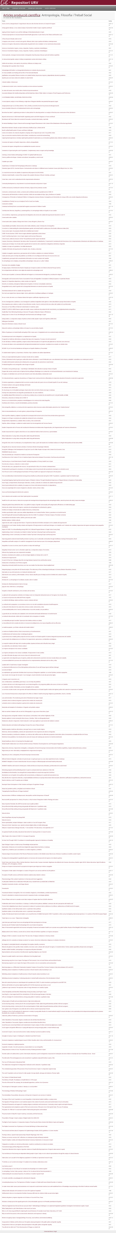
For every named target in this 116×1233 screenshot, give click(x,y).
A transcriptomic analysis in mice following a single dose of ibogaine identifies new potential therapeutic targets (30, 101)
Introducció (5, 577)
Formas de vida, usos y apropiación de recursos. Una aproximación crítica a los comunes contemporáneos (28, 466)
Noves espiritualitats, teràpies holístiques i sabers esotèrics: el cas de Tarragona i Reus (24, 822)
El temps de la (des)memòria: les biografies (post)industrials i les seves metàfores (22, 392)
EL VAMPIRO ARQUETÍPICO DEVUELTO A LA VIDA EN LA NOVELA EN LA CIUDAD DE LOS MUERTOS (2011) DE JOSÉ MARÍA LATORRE (35, 395)
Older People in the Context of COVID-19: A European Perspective (18, 836)
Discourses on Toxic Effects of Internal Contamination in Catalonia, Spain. (20, 307)
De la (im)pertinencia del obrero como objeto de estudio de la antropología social (22, 270)
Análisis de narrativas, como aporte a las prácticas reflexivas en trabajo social (21, 63)
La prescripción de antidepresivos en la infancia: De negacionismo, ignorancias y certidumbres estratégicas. (29, 639)
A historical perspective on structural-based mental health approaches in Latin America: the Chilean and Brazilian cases (32, 34)
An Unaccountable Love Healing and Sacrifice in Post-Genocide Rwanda (20, 72)
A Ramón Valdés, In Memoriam (10, 82)
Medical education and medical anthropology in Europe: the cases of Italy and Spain (23, 725)
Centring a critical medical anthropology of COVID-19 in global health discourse (22, 155)
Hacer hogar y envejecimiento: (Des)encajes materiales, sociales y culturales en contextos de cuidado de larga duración (32, 482)
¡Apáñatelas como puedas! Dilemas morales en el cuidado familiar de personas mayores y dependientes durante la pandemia (33, 75)
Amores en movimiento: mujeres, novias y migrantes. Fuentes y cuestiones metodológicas (24, 48)
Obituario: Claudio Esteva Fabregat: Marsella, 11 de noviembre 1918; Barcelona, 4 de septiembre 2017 (28, 827)
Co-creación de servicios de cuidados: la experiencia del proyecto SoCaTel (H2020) (23, 172)
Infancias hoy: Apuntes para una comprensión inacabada (16, 552)
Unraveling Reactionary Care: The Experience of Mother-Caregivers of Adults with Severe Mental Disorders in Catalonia (32, 1182)
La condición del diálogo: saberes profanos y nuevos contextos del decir (20, 600)
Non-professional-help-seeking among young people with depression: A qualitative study (24, 806)
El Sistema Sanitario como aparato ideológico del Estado (16, 385)
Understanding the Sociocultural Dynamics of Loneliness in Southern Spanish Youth (23, 1174)
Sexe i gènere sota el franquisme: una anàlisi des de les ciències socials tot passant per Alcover (26, 1009)
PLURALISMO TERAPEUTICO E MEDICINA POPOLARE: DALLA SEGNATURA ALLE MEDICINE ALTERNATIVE (28, 881)
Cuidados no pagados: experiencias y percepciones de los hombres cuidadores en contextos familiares (28, 253)
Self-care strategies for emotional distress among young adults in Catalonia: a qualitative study (26, 997)
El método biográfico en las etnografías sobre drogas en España (18, 364)
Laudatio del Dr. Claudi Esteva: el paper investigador (15, 664)
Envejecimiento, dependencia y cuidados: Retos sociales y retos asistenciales (21, 420)
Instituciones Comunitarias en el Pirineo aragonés (14, 562)
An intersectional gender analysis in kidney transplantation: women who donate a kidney (24, 59)
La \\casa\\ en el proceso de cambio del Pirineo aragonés (16, 597)
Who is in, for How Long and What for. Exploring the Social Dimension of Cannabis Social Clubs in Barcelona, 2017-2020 (32, 1211)
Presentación (5, 888)
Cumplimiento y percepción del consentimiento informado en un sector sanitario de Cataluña (25, 258)
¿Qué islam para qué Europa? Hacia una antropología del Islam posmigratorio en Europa (24, 922)
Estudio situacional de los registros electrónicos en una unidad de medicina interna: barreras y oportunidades (29, 431)
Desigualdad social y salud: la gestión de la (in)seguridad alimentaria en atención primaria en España (27, 286)
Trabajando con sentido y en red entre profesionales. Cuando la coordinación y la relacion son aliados (27, 1144)
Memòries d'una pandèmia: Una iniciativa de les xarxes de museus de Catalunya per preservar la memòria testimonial (32, 737)
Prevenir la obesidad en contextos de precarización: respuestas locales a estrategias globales (25, 895)
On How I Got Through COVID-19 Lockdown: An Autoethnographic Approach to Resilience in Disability (27, 840)
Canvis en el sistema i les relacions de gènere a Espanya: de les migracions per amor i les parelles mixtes (28, 133)
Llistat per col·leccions (18, 8)
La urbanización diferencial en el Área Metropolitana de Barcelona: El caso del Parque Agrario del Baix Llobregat (30, 667)
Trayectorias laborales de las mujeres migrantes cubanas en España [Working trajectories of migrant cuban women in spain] (33, 1149)
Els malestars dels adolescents (9, 387)
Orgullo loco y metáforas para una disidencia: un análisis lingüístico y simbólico (22, 849)
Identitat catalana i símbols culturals (11, 520)
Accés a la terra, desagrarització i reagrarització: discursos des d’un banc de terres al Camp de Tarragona (28, 23)
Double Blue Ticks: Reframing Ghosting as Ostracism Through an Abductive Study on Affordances (26, 312)
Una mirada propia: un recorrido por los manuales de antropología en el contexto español (24, 1168)
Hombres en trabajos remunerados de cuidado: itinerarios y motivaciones (20, 510)
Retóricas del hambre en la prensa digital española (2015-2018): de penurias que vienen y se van (26, 985)
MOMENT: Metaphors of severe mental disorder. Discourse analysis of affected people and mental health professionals (32, 761)
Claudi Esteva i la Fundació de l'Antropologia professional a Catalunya (19, 166)
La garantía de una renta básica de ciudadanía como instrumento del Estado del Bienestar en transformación (29, 613)
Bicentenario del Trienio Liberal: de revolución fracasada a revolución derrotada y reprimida (25, 119)
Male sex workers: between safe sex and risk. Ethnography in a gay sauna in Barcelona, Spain (25, 711)
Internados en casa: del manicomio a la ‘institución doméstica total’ (19, 572)
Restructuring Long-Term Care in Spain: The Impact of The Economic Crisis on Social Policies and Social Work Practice (31, 960)
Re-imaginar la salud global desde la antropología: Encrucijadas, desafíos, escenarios (23, 944)
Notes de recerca (6, 820)
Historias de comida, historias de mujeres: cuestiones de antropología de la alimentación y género (26, 507)
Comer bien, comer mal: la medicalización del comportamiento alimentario (21, 179)
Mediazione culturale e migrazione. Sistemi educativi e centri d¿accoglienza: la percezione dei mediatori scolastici (30, 721)
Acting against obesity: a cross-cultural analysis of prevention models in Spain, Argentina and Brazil (27, 28)
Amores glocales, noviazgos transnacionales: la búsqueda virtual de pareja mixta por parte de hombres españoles (30, 55)
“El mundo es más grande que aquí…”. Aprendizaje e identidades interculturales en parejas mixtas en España (29, 369)
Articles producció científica (21, 15)
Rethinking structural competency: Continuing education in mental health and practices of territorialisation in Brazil (31, 978)
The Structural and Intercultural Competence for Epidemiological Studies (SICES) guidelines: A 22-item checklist (30, 1130)
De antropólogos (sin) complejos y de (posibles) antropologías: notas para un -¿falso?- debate (25, 261)
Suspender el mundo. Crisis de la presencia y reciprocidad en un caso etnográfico (22, 1047)
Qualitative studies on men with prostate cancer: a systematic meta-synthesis (21, 909)
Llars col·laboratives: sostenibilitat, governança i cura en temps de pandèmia (21, 682)
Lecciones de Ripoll (7, 670)
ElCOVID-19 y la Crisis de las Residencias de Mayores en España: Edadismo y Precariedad (24, 348)
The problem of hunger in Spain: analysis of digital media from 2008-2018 (20, 1118)
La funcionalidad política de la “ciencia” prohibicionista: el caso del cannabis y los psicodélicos (25, 609)
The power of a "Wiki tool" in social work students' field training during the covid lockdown (24, 1109)
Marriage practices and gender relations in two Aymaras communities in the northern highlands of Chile (28, 715)
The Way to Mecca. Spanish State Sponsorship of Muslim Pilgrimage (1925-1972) (22, 1135)
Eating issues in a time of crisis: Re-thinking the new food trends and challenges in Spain (24, 314)
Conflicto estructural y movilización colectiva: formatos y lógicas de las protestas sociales (24, 187)
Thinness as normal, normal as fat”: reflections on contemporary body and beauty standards (25, 1137)
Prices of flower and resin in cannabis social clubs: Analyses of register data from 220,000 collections (27, 899)
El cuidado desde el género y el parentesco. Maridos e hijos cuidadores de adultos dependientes (26, 352)
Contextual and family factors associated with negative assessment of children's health (24, 206)
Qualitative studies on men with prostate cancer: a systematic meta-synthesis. (21, 911)
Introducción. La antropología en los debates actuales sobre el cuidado (20, 580)
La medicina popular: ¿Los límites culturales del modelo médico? (18, 627)
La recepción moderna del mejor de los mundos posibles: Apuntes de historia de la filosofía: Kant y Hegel (28, 643)
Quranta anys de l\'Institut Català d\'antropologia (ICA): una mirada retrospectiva (22, 925)
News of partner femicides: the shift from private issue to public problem (20, 804)
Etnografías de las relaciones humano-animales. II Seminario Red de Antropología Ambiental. (25, 447)
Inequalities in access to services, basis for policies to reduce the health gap (21, 545)
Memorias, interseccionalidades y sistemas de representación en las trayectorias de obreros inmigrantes (28, 732)
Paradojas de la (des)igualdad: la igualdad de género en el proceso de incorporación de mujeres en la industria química (32, 858)
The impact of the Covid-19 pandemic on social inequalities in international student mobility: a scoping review (29, 1099)
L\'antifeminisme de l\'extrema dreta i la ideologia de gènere (17, 634)
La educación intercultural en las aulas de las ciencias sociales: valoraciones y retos (23, 607)
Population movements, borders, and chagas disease (15, 884)
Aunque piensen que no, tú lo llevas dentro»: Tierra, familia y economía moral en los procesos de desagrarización (30, 105)
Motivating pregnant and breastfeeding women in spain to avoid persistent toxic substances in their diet (28, 770)
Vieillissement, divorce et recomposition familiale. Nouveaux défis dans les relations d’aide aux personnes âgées (30, 1193)
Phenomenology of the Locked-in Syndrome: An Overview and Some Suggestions (22, 879)
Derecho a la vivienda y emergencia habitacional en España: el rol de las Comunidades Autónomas (27, 284)
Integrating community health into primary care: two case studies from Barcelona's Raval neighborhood (28, 565)
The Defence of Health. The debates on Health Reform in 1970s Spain (19, 1080)
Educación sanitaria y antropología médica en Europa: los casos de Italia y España (22, 328)
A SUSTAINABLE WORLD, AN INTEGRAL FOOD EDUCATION (17, 97)
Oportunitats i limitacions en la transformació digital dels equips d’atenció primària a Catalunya (26, 847)
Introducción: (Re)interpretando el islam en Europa (14, 584)
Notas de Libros (6, 813)
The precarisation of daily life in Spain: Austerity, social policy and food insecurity (22, 1114)
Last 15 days (5, 8)
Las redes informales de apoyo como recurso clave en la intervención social (21, 655)
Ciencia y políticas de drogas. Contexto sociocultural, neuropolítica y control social (22, 157)
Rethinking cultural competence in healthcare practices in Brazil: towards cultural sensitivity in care (27, 970)
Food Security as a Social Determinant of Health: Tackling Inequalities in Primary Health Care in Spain (27, 461)
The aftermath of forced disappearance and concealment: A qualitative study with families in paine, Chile (28, 1058)
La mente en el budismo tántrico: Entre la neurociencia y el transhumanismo (21, 631)
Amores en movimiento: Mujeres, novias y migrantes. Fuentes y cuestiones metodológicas (24, 51)
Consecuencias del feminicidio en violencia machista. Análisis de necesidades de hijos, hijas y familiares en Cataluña (31, 194)
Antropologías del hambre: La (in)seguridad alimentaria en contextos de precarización (23, 70)
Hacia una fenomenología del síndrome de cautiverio (15, 492)
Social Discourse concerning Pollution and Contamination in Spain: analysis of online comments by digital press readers (32, 1025)
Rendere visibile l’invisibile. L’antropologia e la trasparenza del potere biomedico (22, 949)
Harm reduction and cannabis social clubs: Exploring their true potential (20, 496)
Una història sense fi (7, 1166)
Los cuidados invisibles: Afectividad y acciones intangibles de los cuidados (20, 687)
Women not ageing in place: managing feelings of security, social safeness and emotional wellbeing (27, 1217)
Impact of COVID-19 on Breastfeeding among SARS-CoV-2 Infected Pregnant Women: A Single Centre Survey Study (31, 529)
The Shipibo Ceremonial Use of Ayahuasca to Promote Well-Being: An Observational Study (24, 1126)
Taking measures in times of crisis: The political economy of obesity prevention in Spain (24, 1049)
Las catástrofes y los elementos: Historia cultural (14, 646)
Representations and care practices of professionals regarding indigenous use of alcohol (24, 952)
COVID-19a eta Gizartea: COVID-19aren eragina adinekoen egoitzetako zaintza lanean (23, 233)
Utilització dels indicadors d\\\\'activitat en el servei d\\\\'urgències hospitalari (21, 1190)
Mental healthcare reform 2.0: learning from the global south (17, 741)
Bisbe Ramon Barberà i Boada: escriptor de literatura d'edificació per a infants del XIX (23, 127)
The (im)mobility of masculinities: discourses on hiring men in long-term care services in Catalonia (26, 1095)
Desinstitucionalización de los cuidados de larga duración (16, 290)
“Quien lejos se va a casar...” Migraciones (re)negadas (15, 918)
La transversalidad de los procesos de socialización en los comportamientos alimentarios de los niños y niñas (29, 660)
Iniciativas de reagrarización (9, 557)
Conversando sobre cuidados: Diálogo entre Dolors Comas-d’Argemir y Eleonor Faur (23, 221)
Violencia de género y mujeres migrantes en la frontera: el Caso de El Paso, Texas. (22, 1197)
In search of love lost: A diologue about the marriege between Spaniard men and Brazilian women (26, 560)
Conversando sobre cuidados (9, 217)
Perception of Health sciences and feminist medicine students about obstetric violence (23, 875)
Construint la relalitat (7, 204)
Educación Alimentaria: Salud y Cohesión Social (14, 324)
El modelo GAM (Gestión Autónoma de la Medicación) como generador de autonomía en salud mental (27, 362)
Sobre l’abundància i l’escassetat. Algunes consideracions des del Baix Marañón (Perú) (23, 1020)
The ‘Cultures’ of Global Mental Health (11, 1077)
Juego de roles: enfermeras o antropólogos (13, 586)
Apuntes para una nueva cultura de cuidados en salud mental (17, 78)
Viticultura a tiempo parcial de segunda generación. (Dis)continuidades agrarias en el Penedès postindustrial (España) (31, 1201)
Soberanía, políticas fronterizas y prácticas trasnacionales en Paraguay (20, 1015)
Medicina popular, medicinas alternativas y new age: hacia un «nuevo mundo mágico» (23, 729)
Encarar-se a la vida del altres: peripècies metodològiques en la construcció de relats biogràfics (26, 400)
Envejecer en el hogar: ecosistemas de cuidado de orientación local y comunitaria (22, 418)
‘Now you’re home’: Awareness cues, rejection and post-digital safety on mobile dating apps (25, 825)
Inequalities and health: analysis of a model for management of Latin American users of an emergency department (31, 541)
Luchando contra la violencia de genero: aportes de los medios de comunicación (22, 700)
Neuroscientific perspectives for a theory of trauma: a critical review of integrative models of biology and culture (30, 799)
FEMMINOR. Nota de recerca (9, 452)
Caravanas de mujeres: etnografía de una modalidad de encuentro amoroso (21, 146)
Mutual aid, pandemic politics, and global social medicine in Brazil (18, 788)
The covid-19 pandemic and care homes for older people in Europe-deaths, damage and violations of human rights (31, 1073)
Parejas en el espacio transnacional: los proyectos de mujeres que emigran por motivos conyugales (27, 866)
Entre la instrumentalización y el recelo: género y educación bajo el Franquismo (22, 411)
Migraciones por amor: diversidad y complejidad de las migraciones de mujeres (22, 750)
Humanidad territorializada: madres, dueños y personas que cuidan (19, 517)
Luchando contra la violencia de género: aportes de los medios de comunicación (22, 703)
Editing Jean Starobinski (8, 321)
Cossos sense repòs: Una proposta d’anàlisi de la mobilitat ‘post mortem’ (20, 231)
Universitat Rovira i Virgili (50, 1231)
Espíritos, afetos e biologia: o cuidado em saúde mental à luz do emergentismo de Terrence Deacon (27, 423)
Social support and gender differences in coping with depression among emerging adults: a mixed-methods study (30, 1027)
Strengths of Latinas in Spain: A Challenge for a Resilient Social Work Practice (21, 1036)
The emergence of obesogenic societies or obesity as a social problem (19, 1086)
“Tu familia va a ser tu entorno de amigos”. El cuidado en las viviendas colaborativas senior (24, 1162)
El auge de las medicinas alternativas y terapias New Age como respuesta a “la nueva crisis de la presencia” (29, 339)
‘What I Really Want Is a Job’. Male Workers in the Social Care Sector (19, 1208)
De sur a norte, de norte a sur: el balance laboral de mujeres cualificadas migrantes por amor (25, 297)
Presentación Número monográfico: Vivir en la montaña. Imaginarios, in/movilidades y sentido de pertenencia (29, 892)
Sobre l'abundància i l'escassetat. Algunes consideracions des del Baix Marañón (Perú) (23, 1022)
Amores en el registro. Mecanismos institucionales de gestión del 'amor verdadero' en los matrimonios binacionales (31, 44)
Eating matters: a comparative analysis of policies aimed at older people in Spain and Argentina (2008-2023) (29, 318)
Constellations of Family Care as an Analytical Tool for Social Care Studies (20, 201)
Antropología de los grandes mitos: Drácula (13, 66)
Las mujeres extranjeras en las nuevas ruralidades (14, 648)
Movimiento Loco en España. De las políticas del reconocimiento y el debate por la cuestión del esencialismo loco (30, 775)
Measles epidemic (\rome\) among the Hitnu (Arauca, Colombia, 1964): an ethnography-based (25, 718)
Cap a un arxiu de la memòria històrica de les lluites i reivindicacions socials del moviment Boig (26, 135)
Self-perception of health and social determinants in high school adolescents (21, 1001)
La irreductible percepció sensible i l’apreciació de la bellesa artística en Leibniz (22, 620)
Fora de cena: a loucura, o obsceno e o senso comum (15, 464)
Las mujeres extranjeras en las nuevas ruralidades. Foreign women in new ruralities (23, 652)
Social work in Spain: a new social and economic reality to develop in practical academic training (26, 1032)
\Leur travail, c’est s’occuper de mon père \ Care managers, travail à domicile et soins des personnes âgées (29, 675)
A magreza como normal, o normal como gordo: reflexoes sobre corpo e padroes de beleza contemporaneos (29, 41)
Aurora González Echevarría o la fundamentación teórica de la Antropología (21, 108)
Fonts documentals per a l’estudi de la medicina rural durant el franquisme (20, 454)
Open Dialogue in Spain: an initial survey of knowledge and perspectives (20, 844)
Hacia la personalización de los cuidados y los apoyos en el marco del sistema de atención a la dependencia (29, 485)
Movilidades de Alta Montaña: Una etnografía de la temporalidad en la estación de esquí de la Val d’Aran (28, 772)
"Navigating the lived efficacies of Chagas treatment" (15, 791)
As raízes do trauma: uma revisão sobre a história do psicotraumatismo (20, 90)
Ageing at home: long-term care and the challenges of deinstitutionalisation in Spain (23, 32)
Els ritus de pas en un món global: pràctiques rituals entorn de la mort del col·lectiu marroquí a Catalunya (28, 390)
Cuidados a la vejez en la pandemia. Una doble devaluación (17, 246)
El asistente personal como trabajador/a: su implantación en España (19, 336)
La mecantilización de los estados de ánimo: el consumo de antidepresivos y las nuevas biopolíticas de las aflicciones (31, 623)
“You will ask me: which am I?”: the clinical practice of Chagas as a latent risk (21, 1227)
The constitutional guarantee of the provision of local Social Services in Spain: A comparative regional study (29, 1069)
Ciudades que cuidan (7, 161)
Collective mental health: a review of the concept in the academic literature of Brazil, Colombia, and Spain (28, 175)
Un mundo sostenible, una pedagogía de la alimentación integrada (18, 1178)
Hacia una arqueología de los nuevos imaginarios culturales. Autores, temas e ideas (23, 488)
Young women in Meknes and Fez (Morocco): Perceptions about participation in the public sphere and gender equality (31, 1222)
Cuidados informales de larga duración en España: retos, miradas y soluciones (21, 249)
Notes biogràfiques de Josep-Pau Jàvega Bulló (13, 817)
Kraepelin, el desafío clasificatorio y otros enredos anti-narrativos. (18, 591)
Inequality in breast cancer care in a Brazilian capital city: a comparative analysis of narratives (25, 550)
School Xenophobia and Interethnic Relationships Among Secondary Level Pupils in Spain (24, 992)
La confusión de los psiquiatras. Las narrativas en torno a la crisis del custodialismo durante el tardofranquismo (30, 604)
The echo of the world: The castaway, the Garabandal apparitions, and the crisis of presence (25, 1082)
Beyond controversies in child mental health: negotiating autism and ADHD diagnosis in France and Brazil (28, 116)
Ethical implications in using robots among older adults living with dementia (21, 436)
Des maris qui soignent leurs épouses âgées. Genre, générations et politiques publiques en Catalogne (27, 293)
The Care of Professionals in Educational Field (13, 1062)
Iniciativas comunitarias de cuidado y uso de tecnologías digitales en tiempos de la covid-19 (25, 555)
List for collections (50, 8)
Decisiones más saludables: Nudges (11, 265)
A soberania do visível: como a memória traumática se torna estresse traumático (22, 86)
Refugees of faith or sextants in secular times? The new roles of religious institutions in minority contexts (28, 936)
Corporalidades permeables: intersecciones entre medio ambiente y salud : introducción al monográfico (28, 226)
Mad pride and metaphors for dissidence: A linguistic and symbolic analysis (21, 707)
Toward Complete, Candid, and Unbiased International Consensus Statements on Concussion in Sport (27, 1140)
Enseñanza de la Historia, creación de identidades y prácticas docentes (20, 403)
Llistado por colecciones (35, 8)
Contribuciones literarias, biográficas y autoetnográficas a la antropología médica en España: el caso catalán (29, 210)
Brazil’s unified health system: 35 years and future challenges (17, 130)
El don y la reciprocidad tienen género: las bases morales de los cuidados (20, 357)
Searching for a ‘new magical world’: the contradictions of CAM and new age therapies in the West (26, 994)
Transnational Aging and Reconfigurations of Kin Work (15, 1147)
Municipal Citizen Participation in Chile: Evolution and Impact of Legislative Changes (23, 784)
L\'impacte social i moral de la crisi (10, 679)
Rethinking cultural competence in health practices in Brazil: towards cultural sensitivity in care (25, 974)
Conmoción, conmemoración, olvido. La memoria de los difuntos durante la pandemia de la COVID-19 (27, 192)
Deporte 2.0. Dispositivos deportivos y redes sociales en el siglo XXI (19, 281)
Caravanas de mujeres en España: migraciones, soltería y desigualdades (20, 142)
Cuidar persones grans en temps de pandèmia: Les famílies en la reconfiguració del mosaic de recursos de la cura (30, 256)
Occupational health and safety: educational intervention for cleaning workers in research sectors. (26, 832)
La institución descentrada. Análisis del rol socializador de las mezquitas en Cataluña (23, 616)
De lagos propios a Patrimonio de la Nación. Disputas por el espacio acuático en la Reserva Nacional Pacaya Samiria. (31, 268)
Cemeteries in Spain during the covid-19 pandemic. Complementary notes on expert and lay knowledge (28, 150)
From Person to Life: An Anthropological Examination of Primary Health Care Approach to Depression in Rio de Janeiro (31, 471)
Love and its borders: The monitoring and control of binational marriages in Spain (22, 698)
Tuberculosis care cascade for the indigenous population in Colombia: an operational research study (27, 1157)
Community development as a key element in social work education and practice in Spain (24, 183)
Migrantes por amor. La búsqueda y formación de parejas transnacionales (20, 754)
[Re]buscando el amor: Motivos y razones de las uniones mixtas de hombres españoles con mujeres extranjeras (30, 931)
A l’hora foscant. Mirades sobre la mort (12, 39)
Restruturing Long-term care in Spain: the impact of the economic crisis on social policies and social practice (29, 963)
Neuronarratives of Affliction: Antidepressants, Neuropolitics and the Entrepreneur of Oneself (25, 795)
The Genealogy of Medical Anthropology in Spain (14, 1091)
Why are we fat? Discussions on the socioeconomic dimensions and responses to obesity (24, 1213)
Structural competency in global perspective (13, 1044)
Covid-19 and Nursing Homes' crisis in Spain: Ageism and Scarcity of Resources (22, 236)
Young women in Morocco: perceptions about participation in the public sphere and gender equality (27, 1224)
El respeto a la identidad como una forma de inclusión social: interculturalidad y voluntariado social (27, 374)
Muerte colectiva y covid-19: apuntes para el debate (15, 780)
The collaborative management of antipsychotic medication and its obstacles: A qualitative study (26, 1064)
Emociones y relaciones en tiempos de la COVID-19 (15, 398)
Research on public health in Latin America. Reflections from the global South (21, 956)
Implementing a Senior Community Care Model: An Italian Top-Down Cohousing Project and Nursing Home (29, 532)
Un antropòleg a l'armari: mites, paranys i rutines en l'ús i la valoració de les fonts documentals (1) (26, 1171)
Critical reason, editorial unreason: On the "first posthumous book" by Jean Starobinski (23, 238)
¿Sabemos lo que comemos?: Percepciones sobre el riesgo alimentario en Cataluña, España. (25, 987)
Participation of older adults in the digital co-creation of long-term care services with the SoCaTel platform (28, 870)
